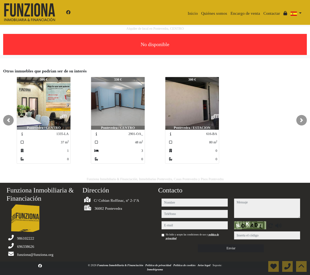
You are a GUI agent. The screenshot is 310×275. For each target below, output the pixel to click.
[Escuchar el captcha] (278, 225)
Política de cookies (184, 265)
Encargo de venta (245, 13)
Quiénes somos (214, 13)
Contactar (271, 13)
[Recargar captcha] (270, 225)
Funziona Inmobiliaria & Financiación (120, 265)
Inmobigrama (155, 269)
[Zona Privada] (285, 13)
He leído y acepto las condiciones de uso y (192, 236)
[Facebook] (68, 12)
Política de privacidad (158, 265)
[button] (8, 120)
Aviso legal (204, 265)
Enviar (230, 248)
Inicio (193, 13)
